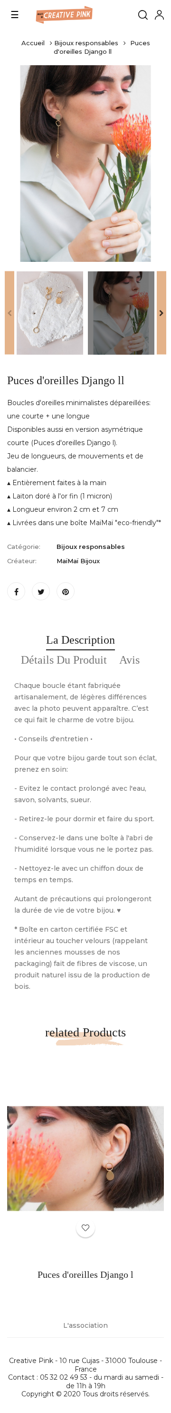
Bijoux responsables (91, 546)
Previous (9, 313)
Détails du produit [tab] (64, 660)
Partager (16, 591)
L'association (85, 1325)
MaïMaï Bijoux (78, 561)
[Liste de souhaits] (85, 1227)
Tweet (40, 591)
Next (161, 313)
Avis (129, 660)
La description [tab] (80, 640)
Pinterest (65, 591)
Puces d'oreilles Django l (85, 1274)
